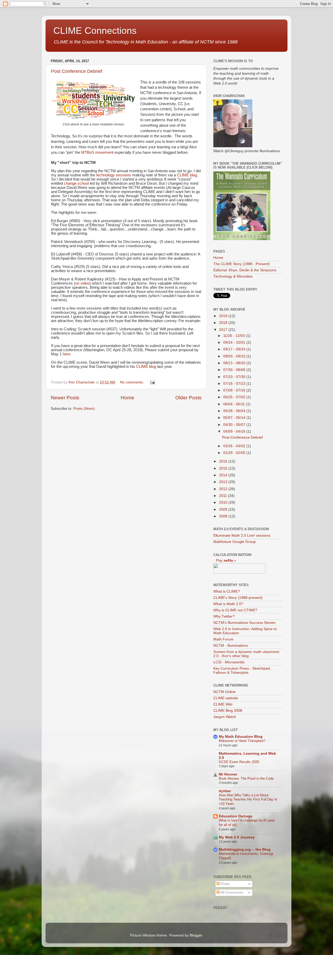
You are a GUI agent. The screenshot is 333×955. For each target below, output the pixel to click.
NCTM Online (224, 692)
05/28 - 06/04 (234, 411)
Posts (225, 884)
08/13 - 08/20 (234, 363)
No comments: (132, 382)
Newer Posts (65, 397)
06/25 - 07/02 (234, 397)
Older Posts (188, 397)
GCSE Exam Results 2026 (239, 762)
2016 (223, 461)
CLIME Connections (95, 30)
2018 (223, 323)
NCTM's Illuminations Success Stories (244, 623)
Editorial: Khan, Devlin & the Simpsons (244, 270)
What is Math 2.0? (228, 604)
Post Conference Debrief (76, 71)
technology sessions (113, 175)
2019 (223, 316)
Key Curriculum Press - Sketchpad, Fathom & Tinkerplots (242, 670)
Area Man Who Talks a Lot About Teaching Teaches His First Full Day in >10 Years (248, 799)
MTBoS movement (96, 152)
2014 (223, 475)
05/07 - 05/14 (234, 418)
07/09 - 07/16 (234, 390)
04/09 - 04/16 (234, 431)
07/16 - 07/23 (234, 384)
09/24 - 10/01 (234, 342)
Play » (226, 560)
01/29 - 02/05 (234, 453)
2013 (223, 482)
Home (127, 397)
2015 (223, 468)
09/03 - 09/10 (234, 356)
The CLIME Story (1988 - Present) (241, 264)
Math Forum (223, 639)
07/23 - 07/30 (234, 377)
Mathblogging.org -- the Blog (245, 849)
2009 (223, 509)
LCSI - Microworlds (229, 662)
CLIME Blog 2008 (227, 711)
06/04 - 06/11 (234, 404)
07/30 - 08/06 (234, 370)
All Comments (231, 892)
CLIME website (225, 698)
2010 (223, 502)
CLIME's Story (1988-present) (237, 598)
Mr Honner (228, 774)
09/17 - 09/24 (234, 349)
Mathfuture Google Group (234, 542)
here (66, 354)
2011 (223, 496)
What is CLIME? (226, 591)
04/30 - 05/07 (234, 425)
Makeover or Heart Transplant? (242, 741)
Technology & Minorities (233, 276)
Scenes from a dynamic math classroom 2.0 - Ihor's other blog (246, 654)
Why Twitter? (224, 616)
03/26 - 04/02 (234, 446)
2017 (223, 330)
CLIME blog (187, 175)
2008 (223, 516)
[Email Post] (152, 382)
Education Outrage (235, 816)
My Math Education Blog (240, 737)
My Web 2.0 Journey (237, 837)
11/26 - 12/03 (234, 336)
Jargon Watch (224, 717)
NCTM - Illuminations (230, 646)
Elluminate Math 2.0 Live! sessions (241, 535)
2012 (223, 489)
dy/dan (225, 791)
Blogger (196, 935)
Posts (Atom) (84, 409)
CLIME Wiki (222, 704)
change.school (76, 183)
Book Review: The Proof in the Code (246, 778)
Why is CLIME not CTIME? (235, 610)
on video (82, 283)
